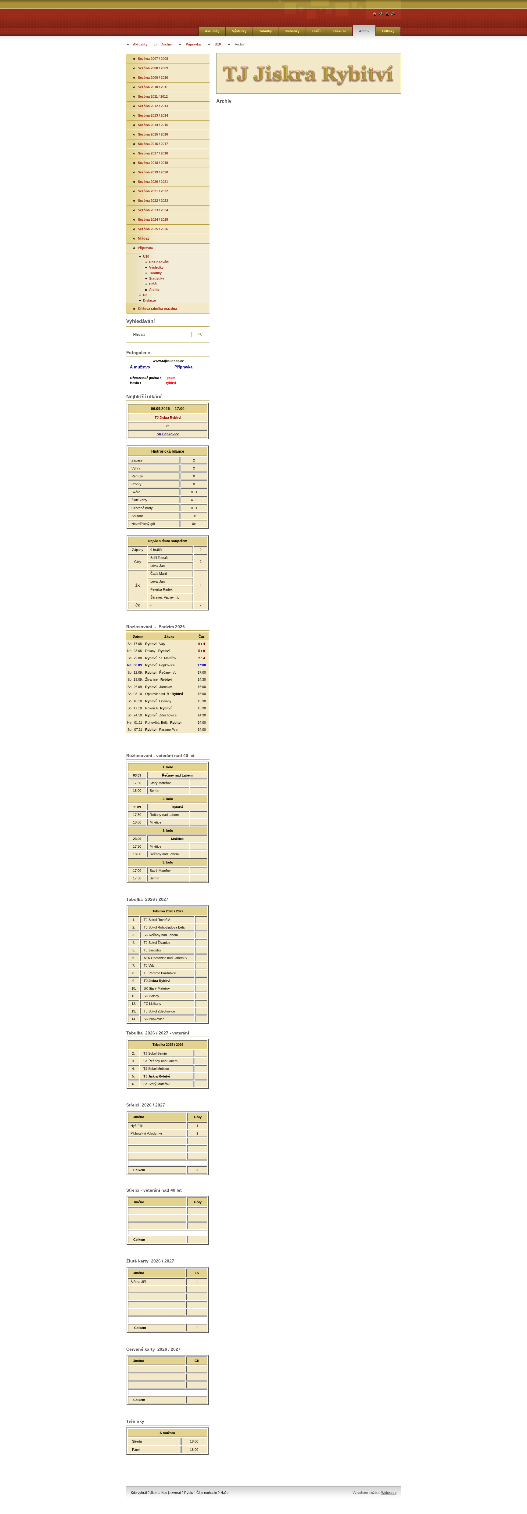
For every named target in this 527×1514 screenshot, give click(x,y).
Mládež (143, 238)
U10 (218, 44)
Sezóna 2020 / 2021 (153, 181)
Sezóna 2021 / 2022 (153, 191)
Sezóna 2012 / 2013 (153, 106)
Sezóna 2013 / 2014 (153, 115)
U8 (145, 295)
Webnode (388, 1492)
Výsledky (239, 31)
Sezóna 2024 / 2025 (153, 219)
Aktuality (212, 31)
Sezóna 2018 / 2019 (153, 163)
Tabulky (265, 31)
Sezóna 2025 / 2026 (153, 229)
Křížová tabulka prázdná (157, 308)
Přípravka (193, 44)
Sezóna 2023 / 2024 (153, 210)
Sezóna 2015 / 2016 (153, 134)
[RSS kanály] (393, 14)
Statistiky (292, 31)
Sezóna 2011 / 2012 (153, 96)
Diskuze (339, 31)
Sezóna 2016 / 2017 (153, 144)
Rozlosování (159, 262)
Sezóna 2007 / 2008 (153, 58)
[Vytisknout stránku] (387, 14)
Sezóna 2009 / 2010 (153, 77)
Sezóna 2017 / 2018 (153, 153)
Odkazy (388, 31)
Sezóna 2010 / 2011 (153, 87)
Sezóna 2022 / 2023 (153, 200)
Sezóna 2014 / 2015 (153, 125)
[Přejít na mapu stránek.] (381, 14)
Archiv (364, 31)
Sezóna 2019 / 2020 (153, 172)
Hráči (316, 31)
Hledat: (139, 334)
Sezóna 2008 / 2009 (153, 68)
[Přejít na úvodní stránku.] (375, 14)
